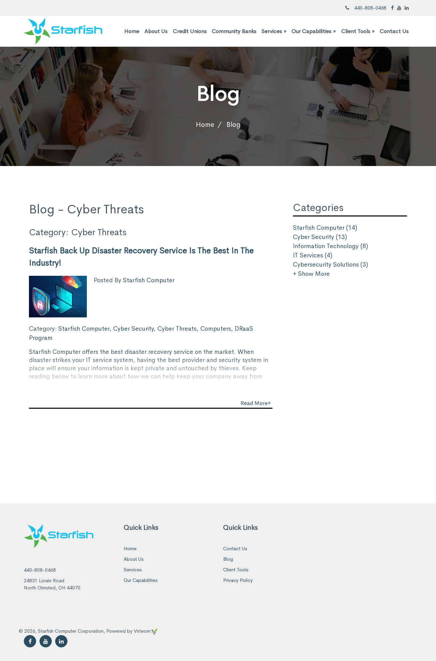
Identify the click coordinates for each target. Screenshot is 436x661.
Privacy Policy (238, 580)
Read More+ (255, 403)
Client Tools (358, 31)
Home (131, 31)
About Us (156, 31)
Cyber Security (133, 328)
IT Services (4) (312, 255)
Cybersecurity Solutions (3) (330, 264)
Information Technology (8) (330, 246)
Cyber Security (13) (320, 237)
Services (274, 31)
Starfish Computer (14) (325, 227)
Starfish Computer (148, 280)
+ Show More (311, 273)
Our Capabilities (314, 31)
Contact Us (394, 31)
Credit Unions (190, 31)
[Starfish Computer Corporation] (63, 30)
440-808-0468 (370, 8)
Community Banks (234, 31)
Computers (215, 328)
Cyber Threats (177, 328)
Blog (228, 559)
